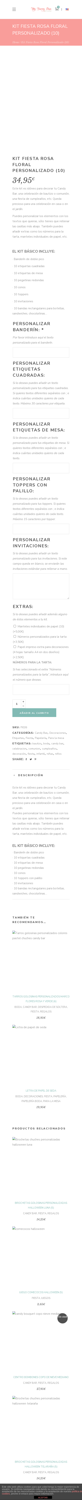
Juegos (45, 1298)
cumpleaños (49, 748)
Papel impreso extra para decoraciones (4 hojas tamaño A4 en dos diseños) (41, 652)
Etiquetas (18, 738)
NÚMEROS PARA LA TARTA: (32, 662)
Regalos (45, 1011)
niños (58, 754)
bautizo (36, 743)
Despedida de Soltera (52, 1007)
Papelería (40, 738)
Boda (18, 1007)
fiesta (31, 754)
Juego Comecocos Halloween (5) (41, 1292)
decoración (19, 754)
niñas (50, 754)
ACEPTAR (43, 1497)
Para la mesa (56, 738)
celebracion (19, 748)
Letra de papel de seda (41, 1091)
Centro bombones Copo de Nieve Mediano (41, 1377)
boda (46, 743)
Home (15, 42)
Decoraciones (57, 733)
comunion (34, 748)
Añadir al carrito (34, 713)
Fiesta (29, 738)
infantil (40, 754)
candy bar (57, 743)
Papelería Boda (32, 1101)
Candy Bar (41, 733)
